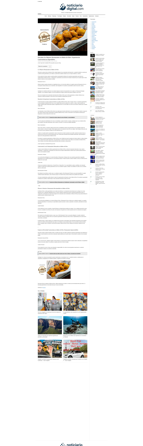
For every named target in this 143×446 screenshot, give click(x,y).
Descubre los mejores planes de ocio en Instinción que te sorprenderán (99, 161)
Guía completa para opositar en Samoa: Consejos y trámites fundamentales (99, 69)
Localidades (94, 39)
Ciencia (93, 23)
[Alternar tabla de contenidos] (49, 66)
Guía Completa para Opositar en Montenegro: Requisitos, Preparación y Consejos (100, 91)
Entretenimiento (94, 31)
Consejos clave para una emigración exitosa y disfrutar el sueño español (100, 169)
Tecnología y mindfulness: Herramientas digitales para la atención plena (100, 99)
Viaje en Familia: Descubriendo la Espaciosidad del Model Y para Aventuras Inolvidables (100, 143)
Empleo (64, 16)
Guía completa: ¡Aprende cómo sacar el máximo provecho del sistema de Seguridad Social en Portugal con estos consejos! (97, 152)
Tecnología (59, 16)
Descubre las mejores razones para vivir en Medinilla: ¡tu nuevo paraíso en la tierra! (100, 157)
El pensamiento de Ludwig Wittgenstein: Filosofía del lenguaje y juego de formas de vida (100, 183)
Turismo (77, 16)
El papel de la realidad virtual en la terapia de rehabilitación (100, 103)
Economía (93, 25)
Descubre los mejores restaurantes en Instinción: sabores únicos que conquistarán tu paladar (99, 79)
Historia (93, 36)
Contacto (97, 16)
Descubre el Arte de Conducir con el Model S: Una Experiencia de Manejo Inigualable (100, 178)
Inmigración (94, 37)
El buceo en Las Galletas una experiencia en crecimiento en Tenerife (74, 336)
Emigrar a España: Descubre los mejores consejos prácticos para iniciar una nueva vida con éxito (100, 83)
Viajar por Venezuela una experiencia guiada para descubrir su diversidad (48, 336)
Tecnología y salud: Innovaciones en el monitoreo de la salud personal (100, 107)
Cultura (93, 24)
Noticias (49, 16)
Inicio (46, 16)
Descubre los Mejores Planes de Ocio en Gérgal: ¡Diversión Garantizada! (100, 165)
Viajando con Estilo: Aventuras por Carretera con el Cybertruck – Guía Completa (48, 360)
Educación (93, 27)
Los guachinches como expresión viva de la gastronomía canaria (74, 313)
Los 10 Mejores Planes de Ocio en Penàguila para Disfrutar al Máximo (99, 87)
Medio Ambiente (95, 40)
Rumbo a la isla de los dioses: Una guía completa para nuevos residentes (100, 147)
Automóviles (85, 16)
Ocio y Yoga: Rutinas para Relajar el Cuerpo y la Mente (100, 111)
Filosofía (93, 33)
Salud (73, 16)
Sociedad (69, 16)
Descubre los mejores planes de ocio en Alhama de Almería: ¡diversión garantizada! (99, 173)
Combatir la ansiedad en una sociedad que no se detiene (99, 55)
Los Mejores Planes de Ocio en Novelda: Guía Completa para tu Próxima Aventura (99, 95)
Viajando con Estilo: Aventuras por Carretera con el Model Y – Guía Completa (75, 360)
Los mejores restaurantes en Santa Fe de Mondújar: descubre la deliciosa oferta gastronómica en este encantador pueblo (97, 65)
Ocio (81, 16)
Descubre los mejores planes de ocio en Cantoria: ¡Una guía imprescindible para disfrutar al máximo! (99, 60)
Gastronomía (91, 16)
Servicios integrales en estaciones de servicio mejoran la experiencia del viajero (49, 313)
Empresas (54, 16)
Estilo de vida (94, 32)
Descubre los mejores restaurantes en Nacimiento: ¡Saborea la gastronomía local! (99, 74)
